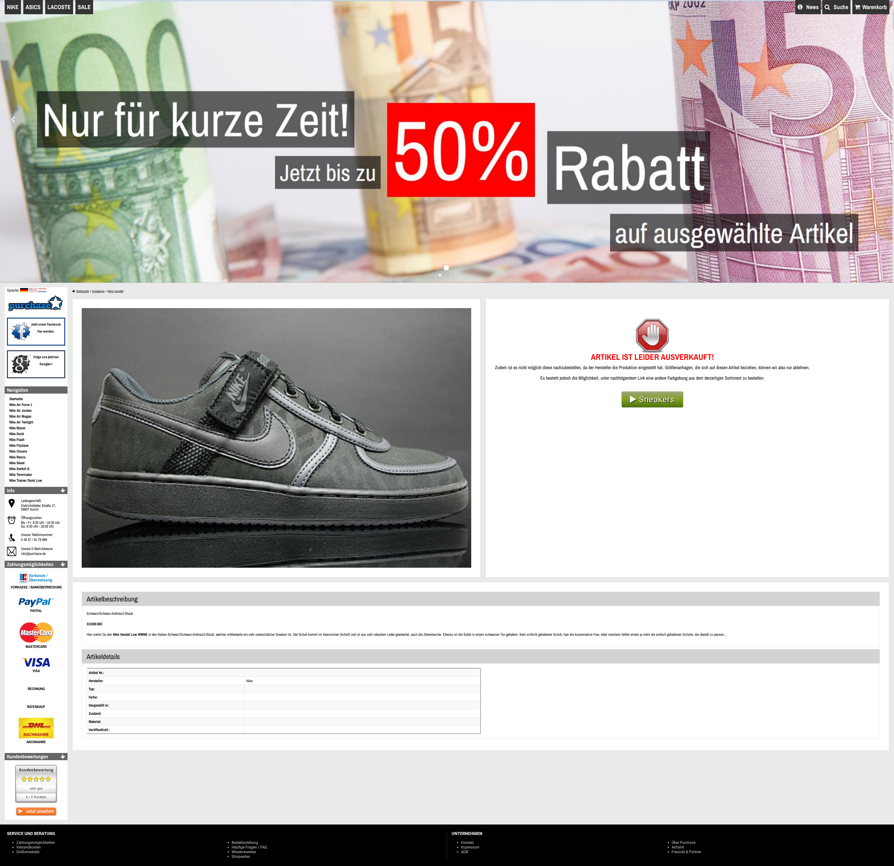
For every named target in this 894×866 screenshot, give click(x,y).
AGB (464, 852)
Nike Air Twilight (21, 422)
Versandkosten (28, 847)
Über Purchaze (683, 842)
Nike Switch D (19, 468)
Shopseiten (241, 856)
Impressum (470, 847)
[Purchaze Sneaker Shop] (36, 311)
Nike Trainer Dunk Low (25, 480)
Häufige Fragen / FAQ (249, 847)
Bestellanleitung (245, 842)
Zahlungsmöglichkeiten (35, 842)
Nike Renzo (17, 457)
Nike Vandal (115, 291)
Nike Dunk (16, 433)
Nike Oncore (18, 451)
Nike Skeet (16, 462)
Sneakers (98, 291)
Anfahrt (678, 847)
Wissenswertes (244, 852)
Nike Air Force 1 (20, 404)
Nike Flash (16, 439)
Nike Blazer (17, 427)
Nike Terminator (20, 474)
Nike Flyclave (18, 445)
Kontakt (467, 842)
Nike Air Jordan (20, 410)
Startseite (16, 398)
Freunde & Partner (686, 852)
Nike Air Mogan (20, 416)
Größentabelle (27, 852)
